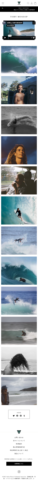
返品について (19, 453)
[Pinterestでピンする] (21, 416)
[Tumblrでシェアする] (24, 416)
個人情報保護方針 (19, 447)
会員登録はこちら (19, 463)
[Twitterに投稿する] (14, 416)
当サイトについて (19, 440)
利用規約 (19, 444)
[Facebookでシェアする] (17, 416)
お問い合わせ (19, 437)
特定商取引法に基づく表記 (19, 450)
